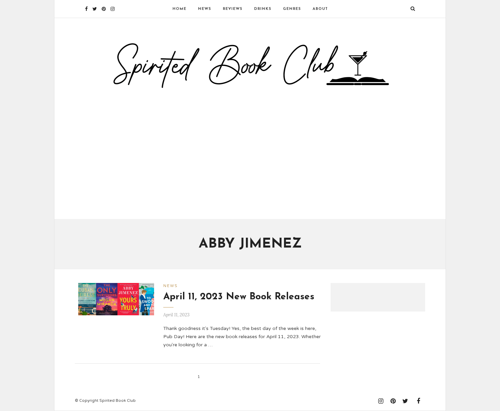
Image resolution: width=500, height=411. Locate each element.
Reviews (233, 9)
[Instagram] (113, 9)
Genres (292, 9)
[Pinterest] (104, 9)
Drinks (262, 9)
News (204, 9)
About (320, 9)
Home (179, 9)
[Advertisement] (250, 151)
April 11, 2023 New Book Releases (238, 297)
